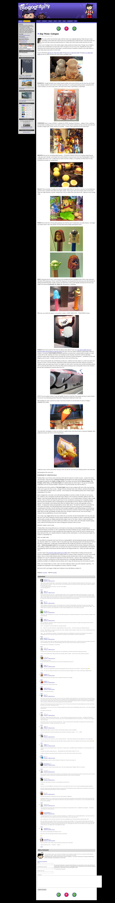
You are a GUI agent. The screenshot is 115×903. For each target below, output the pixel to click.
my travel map (23, 100)
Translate (29, 48)
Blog (20, 21)
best (55, 21)
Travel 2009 (44, 572)
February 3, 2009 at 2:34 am (49, 675)
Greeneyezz (46, 828)
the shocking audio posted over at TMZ (57, 552)
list (75, 21)
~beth (45, 726)
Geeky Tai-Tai (46, 688)
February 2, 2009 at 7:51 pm (49, 592)
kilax (45, 735)
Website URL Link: (40, 870)
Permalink (55, 572)
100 (60, 21)
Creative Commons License (27, 127)
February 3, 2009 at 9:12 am (49, 727)
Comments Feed (23, 41)
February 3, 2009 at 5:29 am (49, 689)
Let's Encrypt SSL (26, 132)
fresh (38, 21)
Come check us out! (27, 76)
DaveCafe (26, 21)
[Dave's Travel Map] (27, 98)
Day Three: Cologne (48, 34)
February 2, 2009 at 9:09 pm (49, 620)
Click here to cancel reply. (42, 861)
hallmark (70, 21)
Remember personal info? (60, 869)
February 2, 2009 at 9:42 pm (49, 649)
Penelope (45, 674)
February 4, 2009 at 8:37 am (49, 805)
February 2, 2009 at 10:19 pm (49, 666)
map (64, 21)
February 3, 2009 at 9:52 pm (49, 794)
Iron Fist (45, 638)
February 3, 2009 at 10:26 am (49, 745)
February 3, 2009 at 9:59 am (49, 736)
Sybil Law (45, 579)
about (50, 21)
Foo (44, 756)
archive (44, 21)
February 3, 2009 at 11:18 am (49, 758)
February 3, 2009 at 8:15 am (49, 696)
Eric (44, 601)
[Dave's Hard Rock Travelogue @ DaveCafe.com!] (27, 86)
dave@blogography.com (23, 37)
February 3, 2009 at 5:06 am (49, 682)
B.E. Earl (45, 611)
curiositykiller (46, 839)
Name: (38, 862)
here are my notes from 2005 (54, 52)
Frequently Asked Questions (24, 35)
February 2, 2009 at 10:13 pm (49, 658)
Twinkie (45, 744)
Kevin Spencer (46, 763)
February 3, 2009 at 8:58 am (49, 715)
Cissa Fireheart (47, 812)
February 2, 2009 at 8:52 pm (49, 612)
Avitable (45, 681)
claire (45, 591)
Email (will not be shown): (42, 866)
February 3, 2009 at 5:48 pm (49, 771)
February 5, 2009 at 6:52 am (49, 813)
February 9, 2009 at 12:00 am (49, 840)
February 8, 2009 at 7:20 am (49, 829)
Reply (42, 589)
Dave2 (45, 619)
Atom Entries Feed (23, 40)
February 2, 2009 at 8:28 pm (49, 603)
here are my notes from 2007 (72, 52)
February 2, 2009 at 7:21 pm (49, 580)
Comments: (39, 874)
